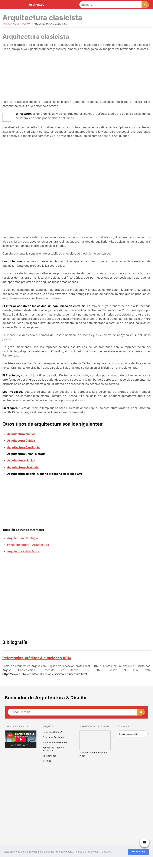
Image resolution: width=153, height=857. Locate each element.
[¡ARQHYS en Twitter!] (20, 830)
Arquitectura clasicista (23, 467)
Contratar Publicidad (54, 737)
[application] (20, 739)
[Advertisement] (76, 76)
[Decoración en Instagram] (20, 807)
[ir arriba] (124, 838)
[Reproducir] (9, 745)
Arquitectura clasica (21, 460)
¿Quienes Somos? (52, 732)
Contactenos (49, 755)
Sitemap (47, 761)
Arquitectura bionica (21, 434)
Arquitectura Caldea (21, 440)
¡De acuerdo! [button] (138, 851)
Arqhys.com (38, 4)
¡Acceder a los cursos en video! (93, 754)
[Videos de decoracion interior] (20, 761)
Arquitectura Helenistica (23, 551)
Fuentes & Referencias (54, 742)
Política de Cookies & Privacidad (54, 749)
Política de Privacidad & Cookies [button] (92, 851)
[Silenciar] (30, 745)
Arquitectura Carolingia (23, 447)
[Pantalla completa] (33, 745)
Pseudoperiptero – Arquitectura (28, 545)
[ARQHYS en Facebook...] (20, 784)
